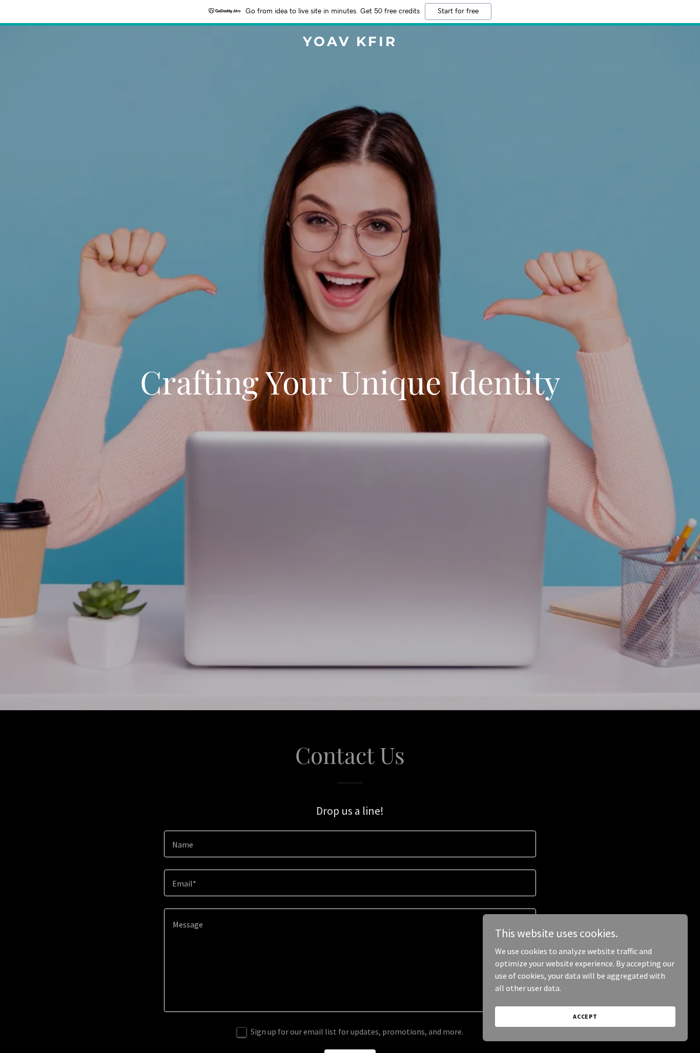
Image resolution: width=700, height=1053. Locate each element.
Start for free (458, 11)
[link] (349, 43)
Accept (585, 1016)
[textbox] (350, 844)
